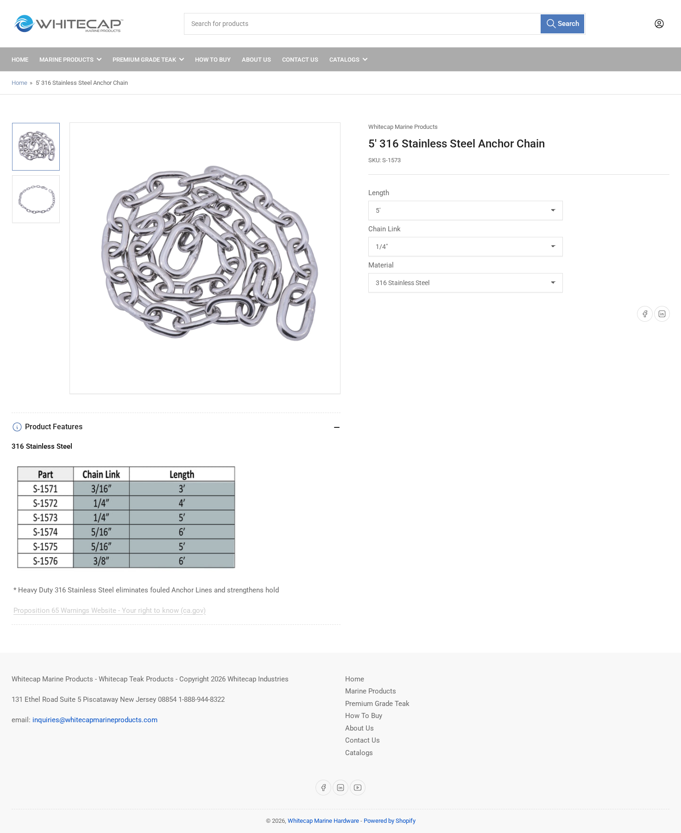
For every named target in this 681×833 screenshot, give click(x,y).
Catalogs (344, 59)
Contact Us (300, 59)
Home (20, 59)
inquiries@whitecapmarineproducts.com (95, 720)
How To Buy (213, 59)
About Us (256, 59)
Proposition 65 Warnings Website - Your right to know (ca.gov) (109, 610)
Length (378, 193)
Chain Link (384, 229)
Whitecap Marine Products (403, 126)
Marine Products (66, 59)
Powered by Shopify (390, 820)
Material (381, 265)
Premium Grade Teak (144, 59)
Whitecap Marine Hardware (323, 820)
